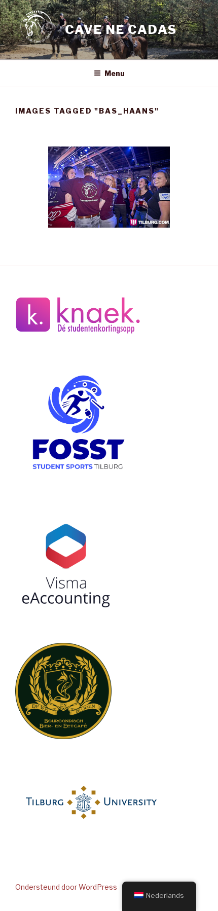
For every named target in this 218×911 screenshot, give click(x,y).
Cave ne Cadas (121, 29)
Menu (114, 73)
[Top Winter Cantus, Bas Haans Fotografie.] (109, 187)
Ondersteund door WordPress (66, 887)
